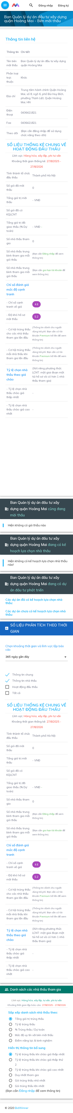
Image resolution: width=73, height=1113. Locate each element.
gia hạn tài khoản (52, 270)
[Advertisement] (36, 454)
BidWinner (21, 1108)
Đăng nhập (48, 253)
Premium (45, 335)
